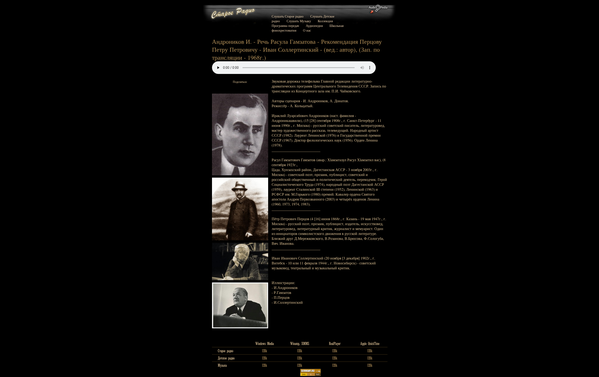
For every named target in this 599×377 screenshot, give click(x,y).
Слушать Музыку (299, 21)
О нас (307, 30)
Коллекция (325, 21)
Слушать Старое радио (287, 16)
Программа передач (285, 25)
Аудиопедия (314, 25)
